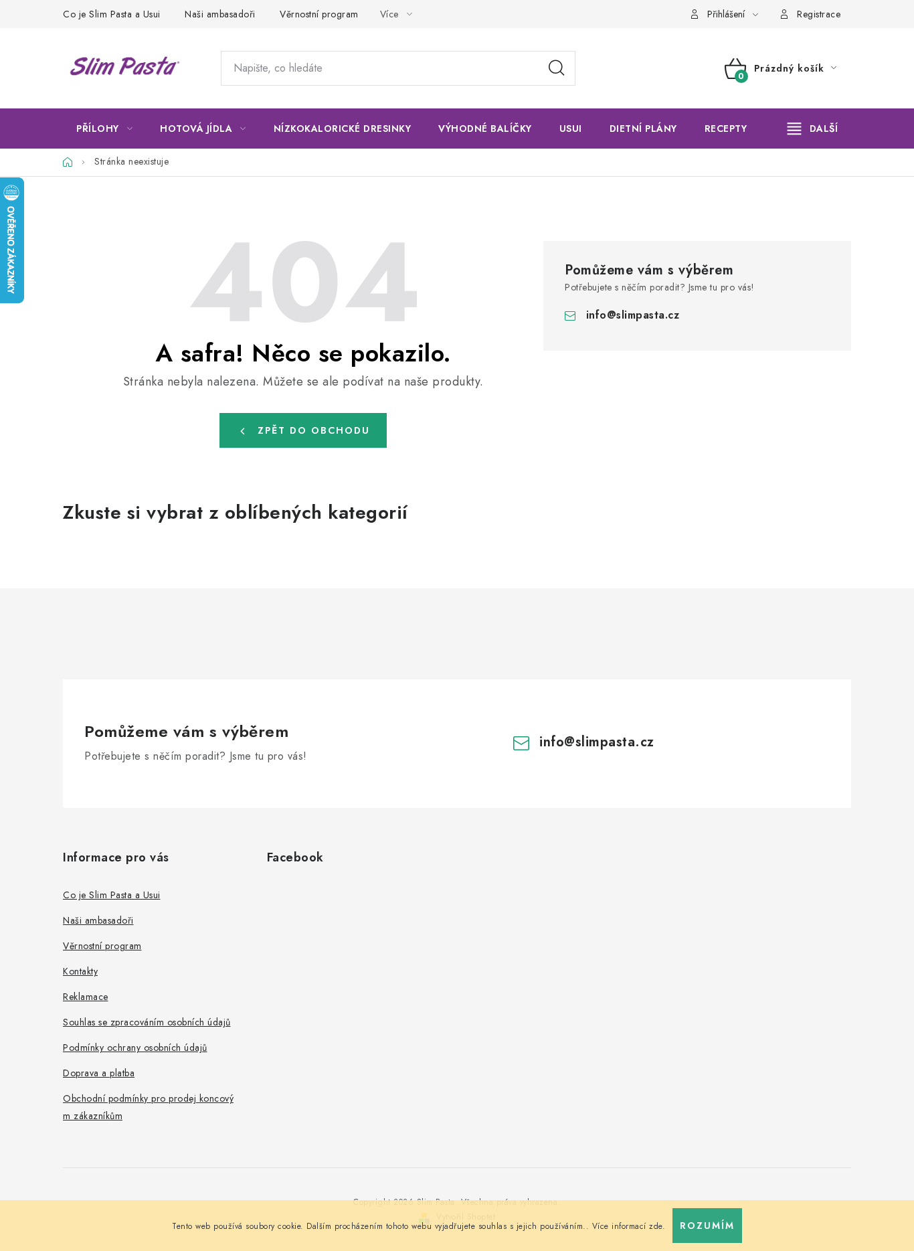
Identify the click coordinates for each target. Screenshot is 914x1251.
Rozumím (707, 1225)
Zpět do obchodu (314, 430)
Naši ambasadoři (220, 14)
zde (655, 1226)
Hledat (556, 68)
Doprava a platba (98, 1073)
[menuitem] (104, 128)
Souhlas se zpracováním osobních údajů (147, 1022)
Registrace (818, 14)
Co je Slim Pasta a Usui (112, 14)
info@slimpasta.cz (633, 315)
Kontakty (80, 971)
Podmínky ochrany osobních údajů (135, 1047)
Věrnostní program (319, 14)
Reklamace (85, 996)
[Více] (812, 128)
